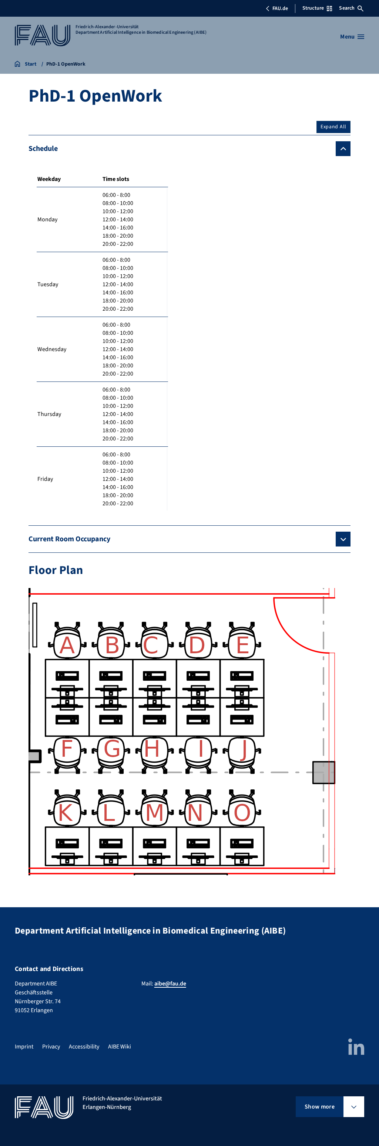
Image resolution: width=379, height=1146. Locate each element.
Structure (313, 8)
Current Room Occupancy (69, 539)
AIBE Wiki (119, 1047)
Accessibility (84, 1047)
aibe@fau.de (170, 984)
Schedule (43, 148)
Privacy (51, 1047)
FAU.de (280, 8)
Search (347, 8)
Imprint (24, 1047)
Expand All (333, 127)
